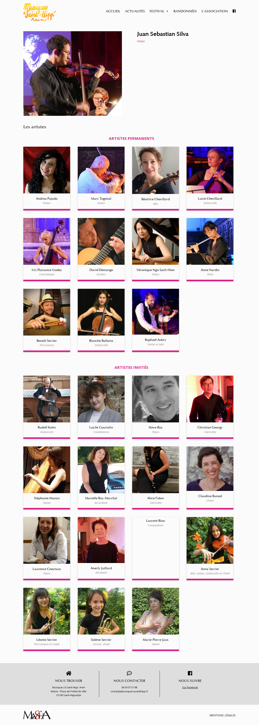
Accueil (113, 11)
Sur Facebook (190, 687)
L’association (215, 11)
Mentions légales (223, 715)
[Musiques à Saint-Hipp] (39, 12)
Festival (157, 11)
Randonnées (185, 11)
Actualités (135, 11)
